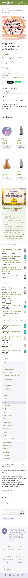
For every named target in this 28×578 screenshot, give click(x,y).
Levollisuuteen (7, 415)
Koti (7, 10)
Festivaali (20, 550)
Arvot (20, 546)
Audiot (8, 546)
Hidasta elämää (8, 2)
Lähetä (18, 82)
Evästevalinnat (8, 569)
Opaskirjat (8, 385)
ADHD (5, 362)
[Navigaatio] (25, 3)
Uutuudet (6, 455)
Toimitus (20, 563)
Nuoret (5, 432)
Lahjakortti (6, 405)
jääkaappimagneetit (19, 77)
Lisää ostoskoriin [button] (7, 147)
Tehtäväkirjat (9, 392)
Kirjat (6, 382)
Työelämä (6, 452)
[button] (23, 17)
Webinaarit (6, 458)
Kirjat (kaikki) (7, 372)
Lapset (5, 412)
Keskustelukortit (10, 399)
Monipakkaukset (8, 425)
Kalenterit (6, 366)
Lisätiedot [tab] (13, 88)
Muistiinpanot (7, 429)
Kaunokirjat (8, 379)
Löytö (5, 419)
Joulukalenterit (9, 369)
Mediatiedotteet (8, 559)
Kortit (5, 395)
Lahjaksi (5, 409)
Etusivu (4, 9)
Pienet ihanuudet (8, 439)
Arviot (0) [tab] (6, 92)
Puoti (7, 563)
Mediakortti (20, 556)
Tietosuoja (7, 566)
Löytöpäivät (6, 422)
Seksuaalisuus (7, 442)
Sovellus (20, 559)
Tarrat (5, 448)
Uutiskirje (8, 556)
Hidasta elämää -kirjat (12, 375)
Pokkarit (7, 389)
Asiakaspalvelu (8, 550)
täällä (11, 539)
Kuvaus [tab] (5, 88)
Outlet (5, 435)
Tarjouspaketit (8, 445)
